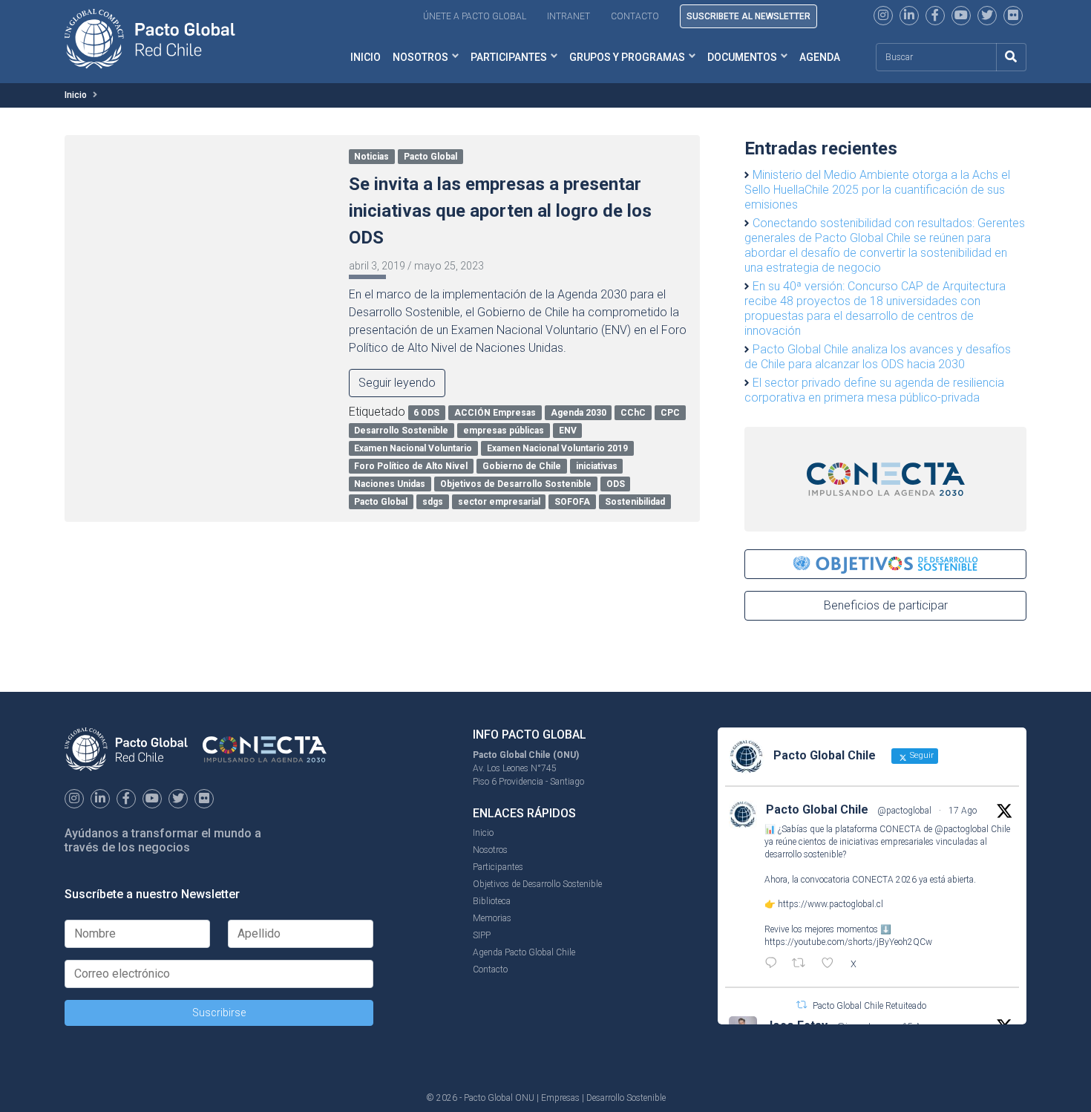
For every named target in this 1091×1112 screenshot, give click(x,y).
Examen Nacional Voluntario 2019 (557, 448)
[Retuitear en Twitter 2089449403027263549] (803, 964)
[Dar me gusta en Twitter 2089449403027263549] (832, 964)
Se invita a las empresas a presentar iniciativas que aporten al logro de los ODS (500, 211)
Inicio (365, 57)
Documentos (742, 57)
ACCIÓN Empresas (495, 413)
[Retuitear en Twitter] (801, 1004)
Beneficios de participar (886, 605)
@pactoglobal (904, 810)
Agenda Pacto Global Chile (524, 952)
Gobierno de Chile (521, 466)
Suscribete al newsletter (748, 16)
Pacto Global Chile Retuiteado (869, 1006)
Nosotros (420, 57)
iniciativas (596, 466)
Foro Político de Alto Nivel (411, 466)
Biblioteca (492, 901)
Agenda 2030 (578, 413)
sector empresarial (499, 502)
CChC (633, 413)
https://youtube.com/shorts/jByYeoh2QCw (848, 942)
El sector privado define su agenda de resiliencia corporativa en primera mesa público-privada (874, 390)
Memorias (492, 918)
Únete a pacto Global (474, 16)
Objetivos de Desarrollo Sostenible (516, 484)
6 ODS (426, 413)
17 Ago (963, 810)
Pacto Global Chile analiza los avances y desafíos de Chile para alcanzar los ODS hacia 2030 (877, 356)
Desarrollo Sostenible (401, 430)
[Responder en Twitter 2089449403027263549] (774, 964)
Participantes (509, 57)
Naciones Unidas (389, 484)
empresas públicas (503, 430)
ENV (568, 430)
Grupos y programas (627, 57)
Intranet (568, 16)
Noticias (371, 156)
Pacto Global (430, 156)
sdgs (432, 502)
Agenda (819, 57)
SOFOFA (572, 502)
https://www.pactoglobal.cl (830, 904)
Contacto (635, 16)
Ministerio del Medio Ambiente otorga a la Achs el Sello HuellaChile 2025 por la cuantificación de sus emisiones (877, 190)
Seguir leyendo (397, 383)
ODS (615, 484)
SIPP (482, 935)
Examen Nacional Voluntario (413, 448)
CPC (670, 413)
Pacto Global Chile (817, 809)
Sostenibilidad (635, 502)
